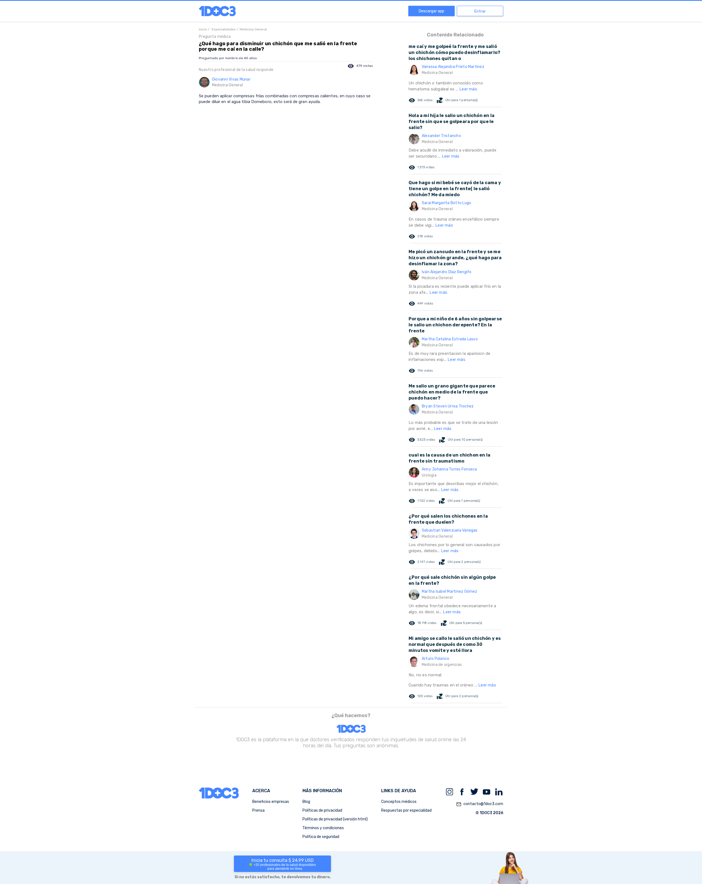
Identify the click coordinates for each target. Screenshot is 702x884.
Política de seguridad (320, 836)
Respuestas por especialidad (406, 810)
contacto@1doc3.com (479, 804)
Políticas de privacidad (322, 810)
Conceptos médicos (399, 801)
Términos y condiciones (323, 828)
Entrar (480, 11)
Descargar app (431, 11)
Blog (306, 801)
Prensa (258, 810)
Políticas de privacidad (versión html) (335, 819)
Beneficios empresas (270, 801)
